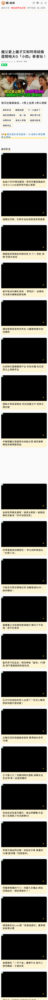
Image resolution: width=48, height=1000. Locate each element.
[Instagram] (33, 3)
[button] (37, 3)
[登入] (41, 3)
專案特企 (7, 125)
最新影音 (7, 109)
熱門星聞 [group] (31, 7)
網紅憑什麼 (35, 115)
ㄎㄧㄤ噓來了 (34, 109)
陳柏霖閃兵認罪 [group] (18, 7)
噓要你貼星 (35, 120)
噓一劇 (23, 115)
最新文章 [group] (5, 7)
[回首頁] (10, 3)
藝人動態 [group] (41, 7)
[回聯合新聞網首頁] (3, 3)
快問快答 (7, 120)
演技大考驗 (20, 120)
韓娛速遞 (19, 109)
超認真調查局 (9, 115)
